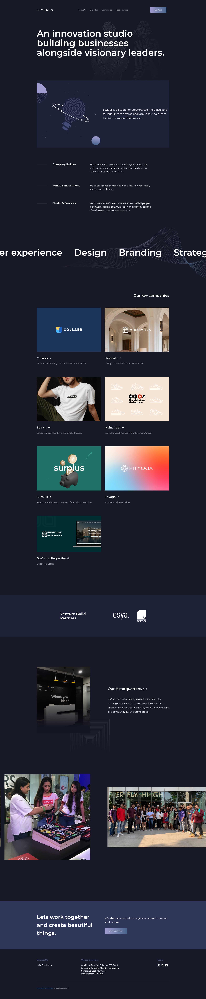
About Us (82, 10)
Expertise (94, 10)
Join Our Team (116, 931)
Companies (107, 10)
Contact (158, 10)
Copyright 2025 (42, 988)
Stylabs (50, 988)
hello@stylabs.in (45, 965)
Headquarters (122, 10)
